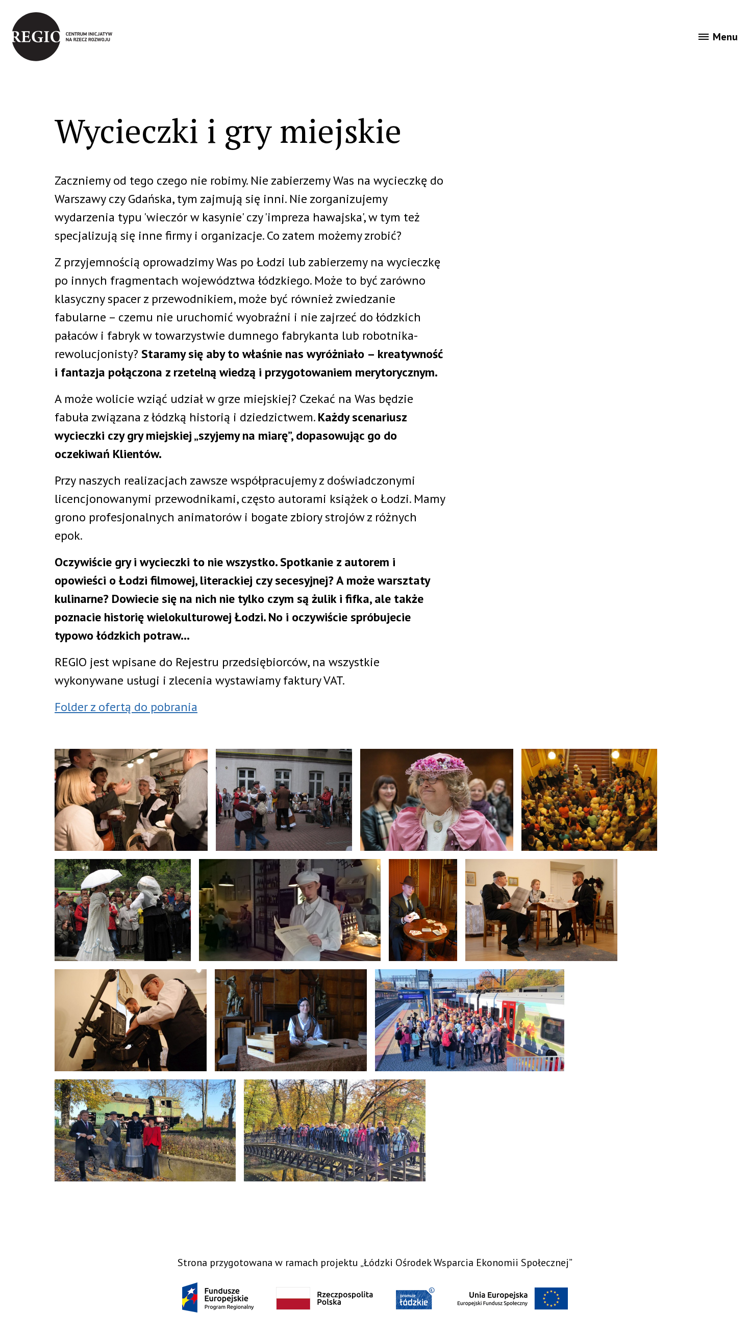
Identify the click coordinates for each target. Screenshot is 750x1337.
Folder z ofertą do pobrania (126, 707)
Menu (725, 36)
